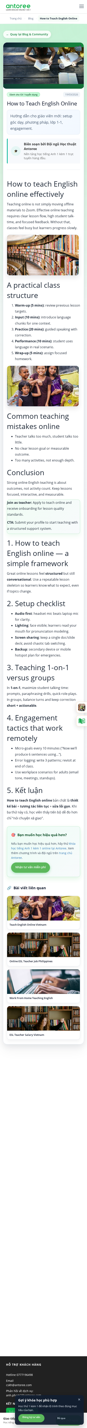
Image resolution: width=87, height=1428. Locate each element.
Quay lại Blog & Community (27, 34)
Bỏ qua (61, 1418)
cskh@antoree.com (19, 1385)
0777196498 (25, 1375)
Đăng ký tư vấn (31, 1417)
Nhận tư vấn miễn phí (30, 867)
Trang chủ (16, 18)
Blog (30, 18)
